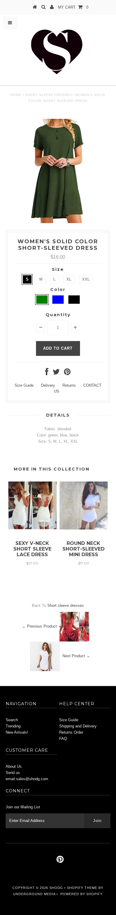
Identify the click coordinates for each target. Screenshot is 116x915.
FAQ (63, 738)
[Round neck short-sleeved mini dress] (83, 528)
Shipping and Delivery (78, 726)
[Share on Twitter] (56, 373)
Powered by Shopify (81, 894)
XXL (86, 279)
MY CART (73, 7)
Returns (69, 385)
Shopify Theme (82, 888)
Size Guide (24, 385)
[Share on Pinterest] (67, 373)
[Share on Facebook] (46, 373)
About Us (14, 766)
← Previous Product (39, 626)
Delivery (48, 385)
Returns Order (71, 732)
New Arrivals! (17, 732)
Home (15, 95)
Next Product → (76, 656)
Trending (13, 726)
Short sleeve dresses (48, 95)
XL (68, 279)
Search (12, 720)
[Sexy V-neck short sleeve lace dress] (32, 528)
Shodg (56, 888)
